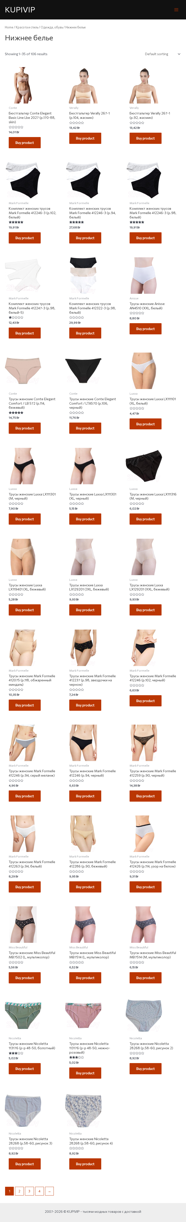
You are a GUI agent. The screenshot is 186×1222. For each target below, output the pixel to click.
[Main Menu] (176, 9)
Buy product (25, 142)
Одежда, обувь (52, 27)
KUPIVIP (20, 9)
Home (9, 27)
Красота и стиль (27, 27)
